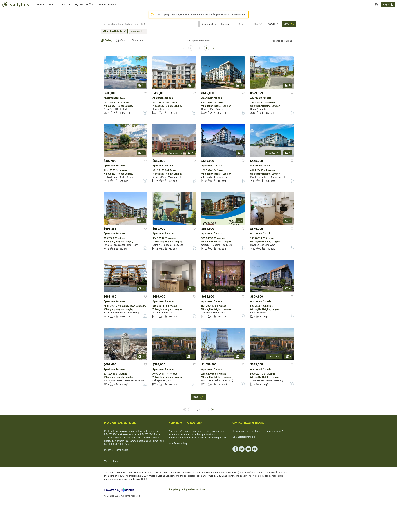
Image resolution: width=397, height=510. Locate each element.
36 (143, 288)
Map (122, 40)
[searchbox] (148, 24)
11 (192, 221)
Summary (137, 40)
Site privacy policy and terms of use (186, 489)
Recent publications (282, 40)
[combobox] (150, 24)
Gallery (109, 40)
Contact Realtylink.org (243, 436)
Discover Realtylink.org (116, 450)
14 (143, 356)
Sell (64, 4)
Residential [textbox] (207, 24)
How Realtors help (177, 443)
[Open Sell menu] (68, 4)
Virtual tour (173, 153)
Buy (51, 4)
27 (143, 85)
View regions (111, 461)
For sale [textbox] (225, 24)
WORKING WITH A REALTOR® (185, 422)
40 (241, 85)
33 (290, 221)
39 (143, 221)
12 (290, 288)
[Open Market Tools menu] (116, 4)
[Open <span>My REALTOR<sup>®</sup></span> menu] (93, 4)
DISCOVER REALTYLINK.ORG (120, 422)
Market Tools (106, 4)
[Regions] (376, 4)
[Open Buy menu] (56, 4)
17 (290, 85)
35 (143, 153)
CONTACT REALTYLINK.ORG (248, 422)
